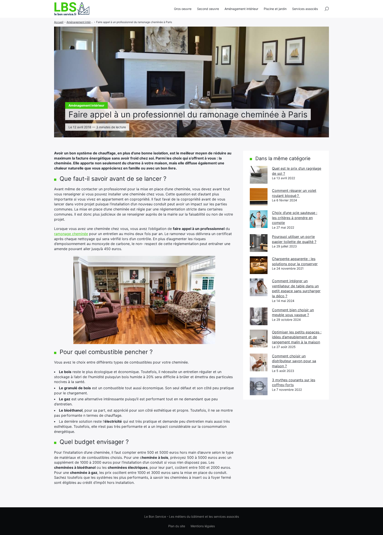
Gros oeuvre (183, 9)
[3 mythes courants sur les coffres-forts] (259, 386)
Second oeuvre (208, 9)
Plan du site (176, 526)
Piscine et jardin (275, 9)
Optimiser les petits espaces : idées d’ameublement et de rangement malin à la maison (296, 337)
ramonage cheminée (71, 234)
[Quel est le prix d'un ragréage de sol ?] (259, 175)
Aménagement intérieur (241, 9)
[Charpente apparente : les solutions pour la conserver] (259, 265)
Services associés (305, 9)
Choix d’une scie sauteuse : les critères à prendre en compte (294, 217)
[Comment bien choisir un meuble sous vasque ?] (259, 316)
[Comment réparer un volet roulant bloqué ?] (259, 197)
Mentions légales (203, 526)
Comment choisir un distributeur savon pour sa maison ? (294, 361)
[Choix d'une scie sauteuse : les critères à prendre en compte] (259, 219)
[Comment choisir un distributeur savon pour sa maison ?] (259, 362)
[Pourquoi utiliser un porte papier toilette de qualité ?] (259, 243)
